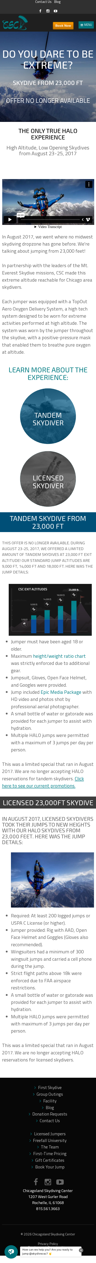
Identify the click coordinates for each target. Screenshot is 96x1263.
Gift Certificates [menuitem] (49, 1160)
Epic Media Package (61, 692)
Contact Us (43, 2)
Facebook (35, 1182)
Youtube (60, 1182)
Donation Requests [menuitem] (49, 1114)
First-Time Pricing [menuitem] (50, 1153)
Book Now (63, 25)
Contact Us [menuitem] (50, 1121)
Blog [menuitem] (50, 1107)
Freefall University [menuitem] (50, 1140)
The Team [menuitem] (50, 1147)
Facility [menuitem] (49, 1101)
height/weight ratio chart (59, 656)
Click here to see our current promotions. (43, 782)
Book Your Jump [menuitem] (50, 1167)
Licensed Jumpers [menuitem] (50, 1134)
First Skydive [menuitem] (50, 1087)
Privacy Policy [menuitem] (48, 1244)
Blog (57, 2)
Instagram (48, 1182)
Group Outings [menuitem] (50, 1094)
